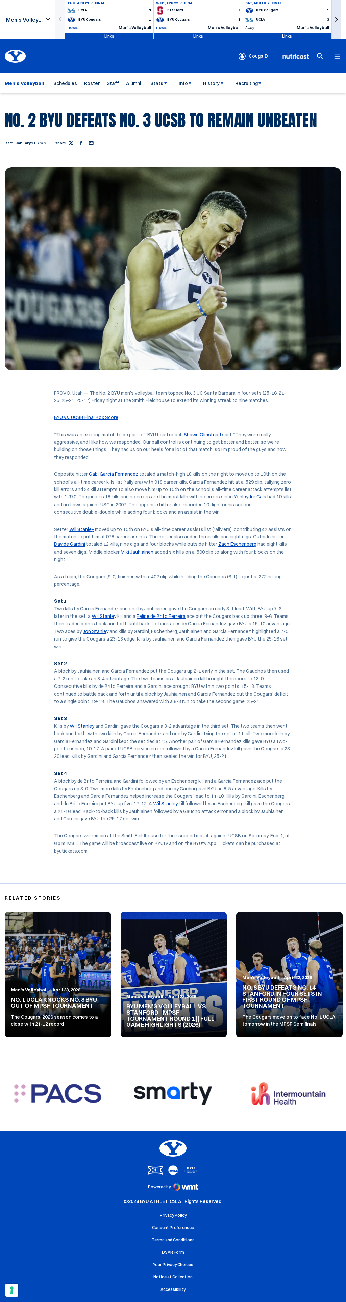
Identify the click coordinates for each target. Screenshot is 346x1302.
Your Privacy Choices (173, 1264)
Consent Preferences (173, 1227)
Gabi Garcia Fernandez (113, 474)
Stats (156, 83)
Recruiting (246, 83)
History (211, 83)
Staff (113, 83)
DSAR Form (173, 1252)
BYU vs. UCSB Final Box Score (86, 417)
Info (183, 83)
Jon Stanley (95, 631)
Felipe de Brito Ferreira (161, 616)
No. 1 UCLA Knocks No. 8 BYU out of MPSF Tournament (54, 1002)
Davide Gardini (69, 544)
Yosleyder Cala (250, 497)
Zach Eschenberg (237, 544)
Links (109, 35)
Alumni (133, 83)
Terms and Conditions (173, 1239)
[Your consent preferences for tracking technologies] (11, 1290)
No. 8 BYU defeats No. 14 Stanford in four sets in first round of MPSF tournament (282, 996)
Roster (92, 83)
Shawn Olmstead (202, 435)
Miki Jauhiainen (137, 552)
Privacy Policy (173, 1215)
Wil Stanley (81, 529)
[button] (336, 19)
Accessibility (173, 1289)
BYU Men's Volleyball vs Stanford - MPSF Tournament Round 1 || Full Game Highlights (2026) (170, 1015)
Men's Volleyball (29, 989)
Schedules (65, 83)
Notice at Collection (173, 1276)
